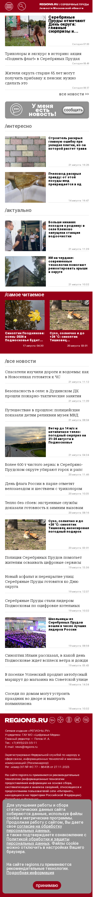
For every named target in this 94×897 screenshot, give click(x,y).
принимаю (47, 885)
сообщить (73, 109)
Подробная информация (21, 799)
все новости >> (74, 94)
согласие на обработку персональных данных (34, 828)
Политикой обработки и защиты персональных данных (38, 841)
